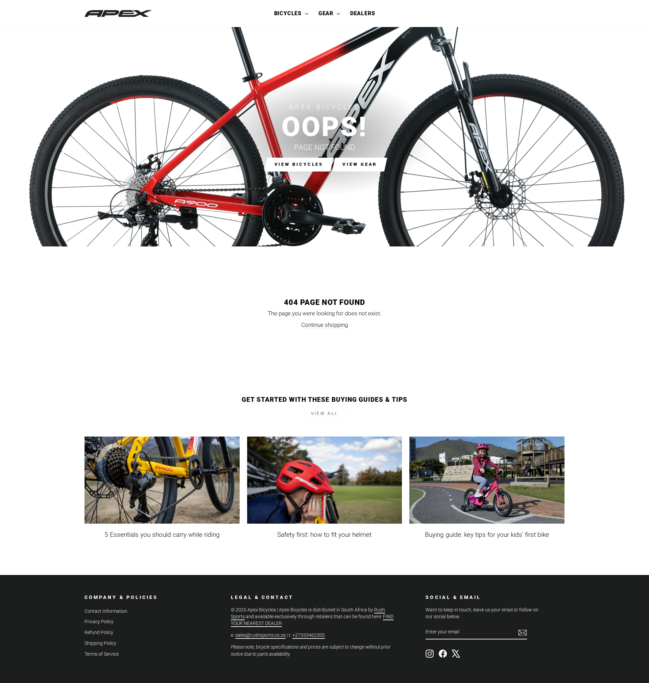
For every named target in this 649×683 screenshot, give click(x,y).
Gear (326, 13)
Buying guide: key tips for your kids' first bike (487, 534)
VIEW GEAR (359, 164)
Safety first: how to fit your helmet (324, 534)
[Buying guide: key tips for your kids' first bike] (486, 480)
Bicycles (288, 13)
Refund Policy (99, 632)
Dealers (362, 13)
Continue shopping (324, 324)
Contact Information (106, 611)
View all (324, 413)
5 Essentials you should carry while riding (162, 534)
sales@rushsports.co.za (260, 635)
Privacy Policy (99, 622)
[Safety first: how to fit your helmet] (324, 480)
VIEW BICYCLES (298, 164)
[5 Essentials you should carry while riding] (162, 480)
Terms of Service (102, 654)
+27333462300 (308, 635)
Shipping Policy (100, 643)
